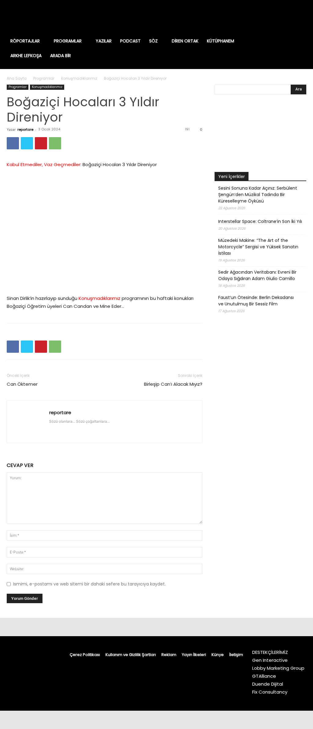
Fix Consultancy (269, 692)
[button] (295, 41)
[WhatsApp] (55, 143)
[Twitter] (292, 16)
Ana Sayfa (17, 78)
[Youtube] (303, 16)
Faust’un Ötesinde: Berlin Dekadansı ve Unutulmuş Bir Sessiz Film (256, 300)
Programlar (43, 78)
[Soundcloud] (87, 427)
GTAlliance (264, 676)
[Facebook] (251, 16)
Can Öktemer (22, 384)
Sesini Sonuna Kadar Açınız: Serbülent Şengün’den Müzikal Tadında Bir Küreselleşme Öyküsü (257, 194)
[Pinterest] (41, 143)
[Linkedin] (272, 16)
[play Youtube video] (104, 231)
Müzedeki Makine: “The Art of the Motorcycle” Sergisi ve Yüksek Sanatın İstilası (258, 246)
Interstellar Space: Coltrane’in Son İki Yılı (260, 221)
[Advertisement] (260, 474)
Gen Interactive (270, 660)
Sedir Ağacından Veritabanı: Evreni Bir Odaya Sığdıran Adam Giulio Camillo (257, 275)
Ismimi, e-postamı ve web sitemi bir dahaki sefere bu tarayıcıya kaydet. (89, 584)
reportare (25, 129)
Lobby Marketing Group (278, 668)
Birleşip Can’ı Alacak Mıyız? (173, 384)
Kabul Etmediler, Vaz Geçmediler (43, 164)
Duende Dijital (267, 684)
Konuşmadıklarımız (79, 78)
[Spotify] (282, 16)
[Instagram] (261, 16)
